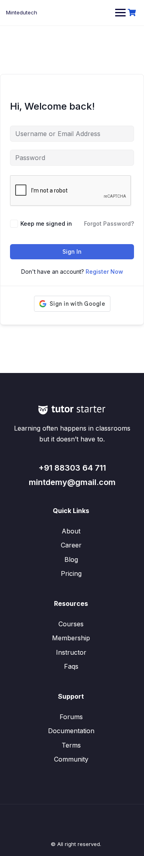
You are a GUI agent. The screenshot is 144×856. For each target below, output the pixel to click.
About (71, 531)
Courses (71, 624)
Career (71, 545)
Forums (71, 717)
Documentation (71, 731)
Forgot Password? (109, 223)
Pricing (71, 573)
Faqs (71, 666)
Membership (71, 638)
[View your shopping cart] (133, 12)
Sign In (72, 251)
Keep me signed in (46, 223)
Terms (71, 745)
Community (71, 759)
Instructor (71, 652)
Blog (71, 559)
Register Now (104, 271)
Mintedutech (21, 12)
